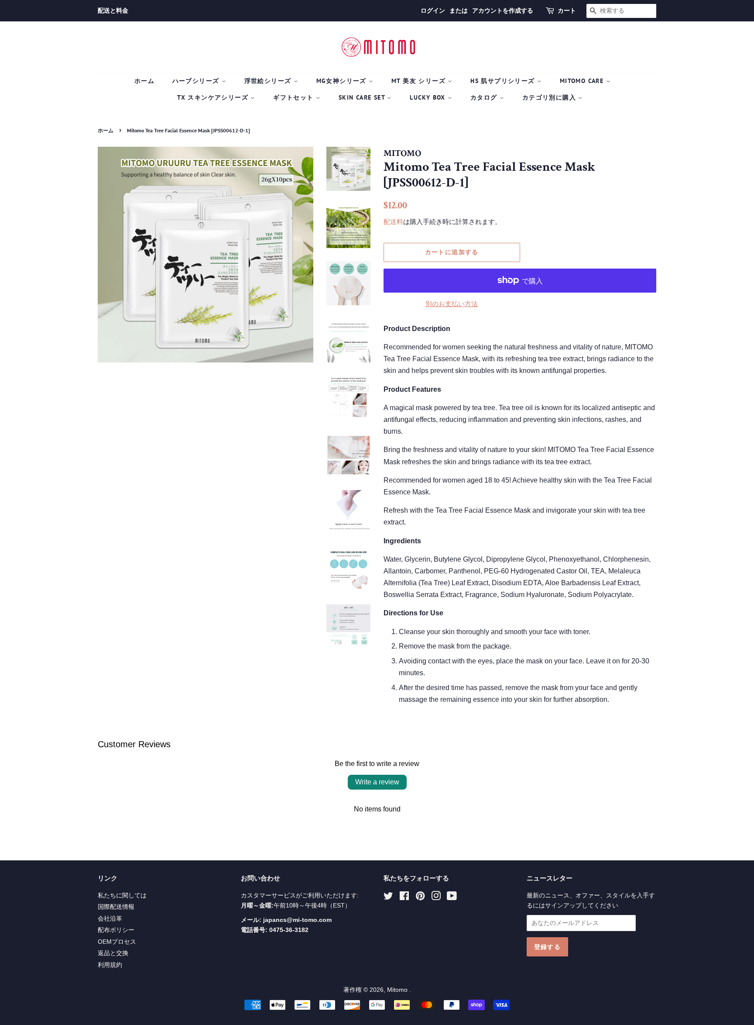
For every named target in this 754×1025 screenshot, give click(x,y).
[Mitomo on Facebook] (404, 897)
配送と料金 (113, 10)
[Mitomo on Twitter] (388, 897)
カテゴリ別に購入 (550, 97)
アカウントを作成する (502, 10)
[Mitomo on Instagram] (436, 897)
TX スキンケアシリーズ (213, 97)
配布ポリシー (116, 930)
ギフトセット (294, 97)
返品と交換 (113, 953)
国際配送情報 (116, 907)
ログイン (433, 10)
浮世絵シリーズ (269, 81)
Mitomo (398, 990)
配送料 (393, 221)
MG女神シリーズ (342, 81)
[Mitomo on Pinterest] (420, 897)
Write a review (377, 782)
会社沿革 (110, 918)
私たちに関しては (122, 895)
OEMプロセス (117, 942)
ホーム (144, 81)
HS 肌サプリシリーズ (503, 81)
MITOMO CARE (583, 81)
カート (567, 10)
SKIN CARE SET (363, 97)
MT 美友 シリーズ (419, 81)
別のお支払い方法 (451, 303)
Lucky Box (429, 97)
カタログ (485, 97)
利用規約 (110, 965)
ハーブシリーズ (197, 81)
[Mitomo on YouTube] (452, 897)
